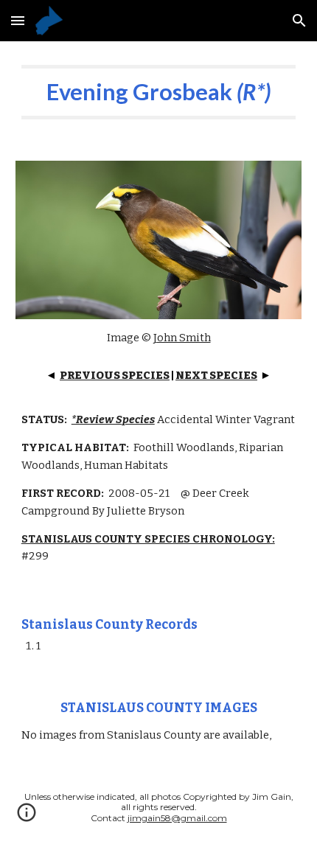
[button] (17, 20)
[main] (158, 92)
